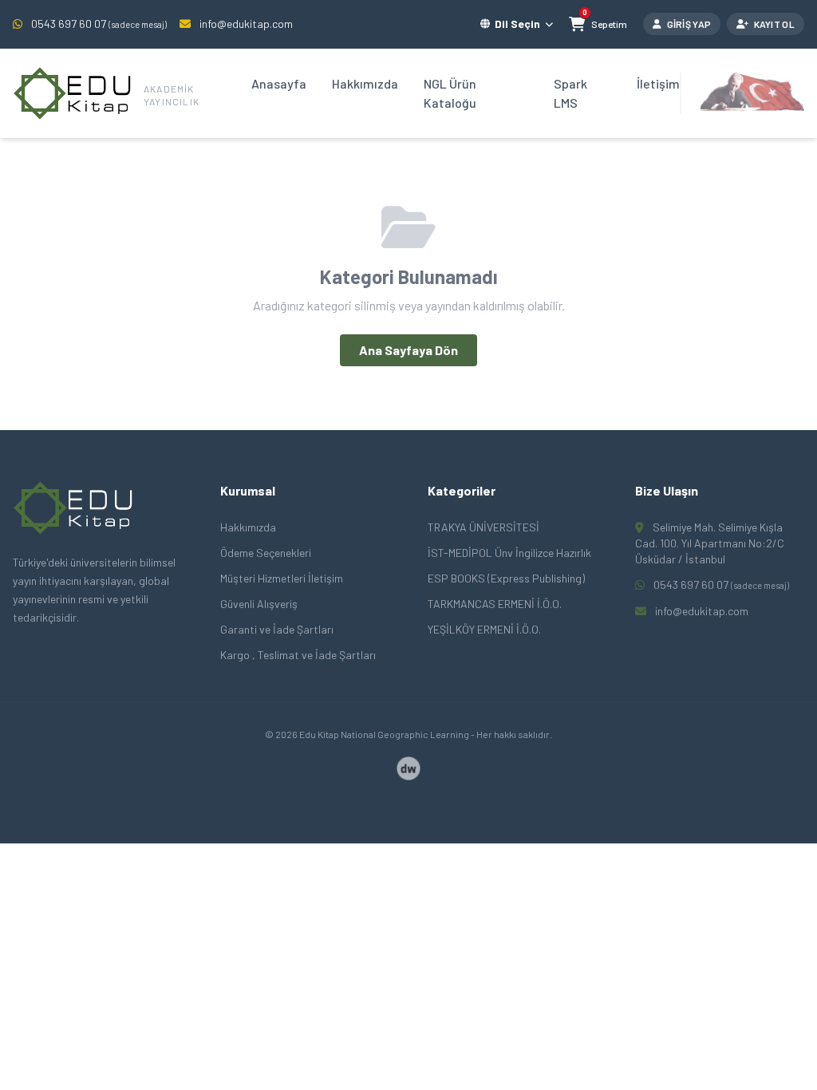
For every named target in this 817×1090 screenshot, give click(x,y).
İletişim (658, 83)
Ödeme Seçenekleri (265, 552)
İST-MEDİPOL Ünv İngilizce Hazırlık (509, 552)
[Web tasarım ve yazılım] (408, 768)
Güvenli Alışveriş (259, 603)
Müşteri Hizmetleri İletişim (281, 578)
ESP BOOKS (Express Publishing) (506, 578)
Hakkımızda (365, 83)
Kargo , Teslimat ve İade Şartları (298, 655)
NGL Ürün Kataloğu (450, 93)
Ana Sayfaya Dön (408, 349)
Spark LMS (570, 93)
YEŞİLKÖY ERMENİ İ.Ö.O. (484, 629)
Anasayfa (278, 83)
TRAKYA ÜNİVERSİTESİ (483, 527)
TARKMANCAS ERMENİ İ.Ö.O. (495, 603)
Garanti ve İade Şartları (277, 629)
